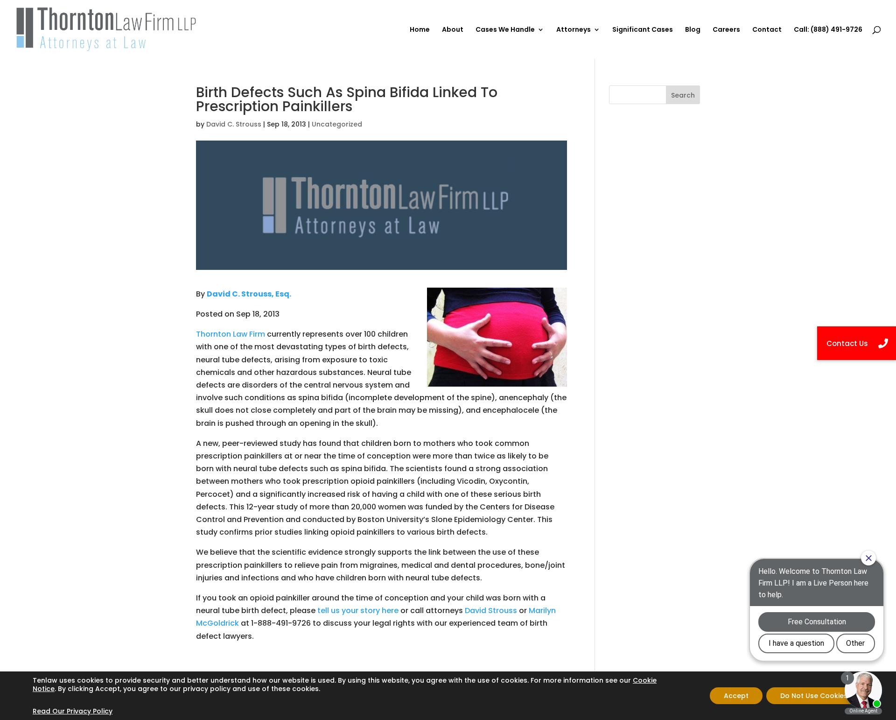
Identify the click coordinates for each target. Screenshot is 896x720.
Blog (692, 30)
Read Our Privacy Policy (72, 711)
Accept (736, 695)
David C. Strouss (233, 124)
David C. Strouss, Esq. (249, 294)
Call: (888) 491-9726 (828, 30)
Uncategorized (337, 124)
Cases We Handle (505, 30)
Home (420, 30)
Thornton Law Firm (230, 334)
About (452, 30)
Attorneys (573, 30)
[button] (856, 343)
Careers (726, 30)
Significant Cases (642, 30)
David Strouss (491, 610)
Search (683, 95)
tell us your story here (358, 610)
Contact (767, 30)
